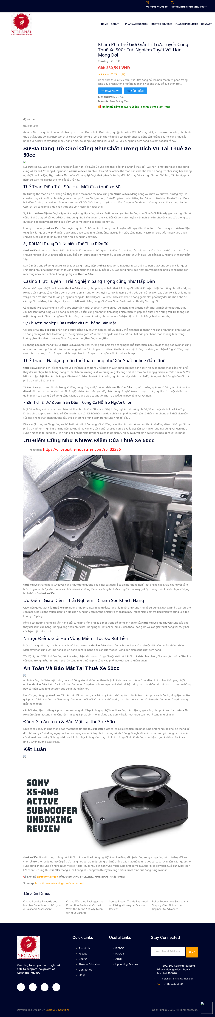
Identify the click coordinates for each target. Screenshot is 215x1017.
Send (191, 952)
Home (104, 24)
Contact (206, 24)
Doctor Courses (161, 24)
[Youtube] (56, 987)
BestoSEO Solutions (57, 1009)
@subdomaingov (47, 876)
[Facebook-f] (21, 987)
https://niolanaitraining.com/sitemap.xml (59, 883)
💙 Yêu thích (135, 91)
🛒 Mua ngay (110, 91)
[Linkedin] (44, 987)
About (115, 24)
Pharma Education (136, 24)
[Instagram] (33, 987)
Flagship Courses (186, 24)
